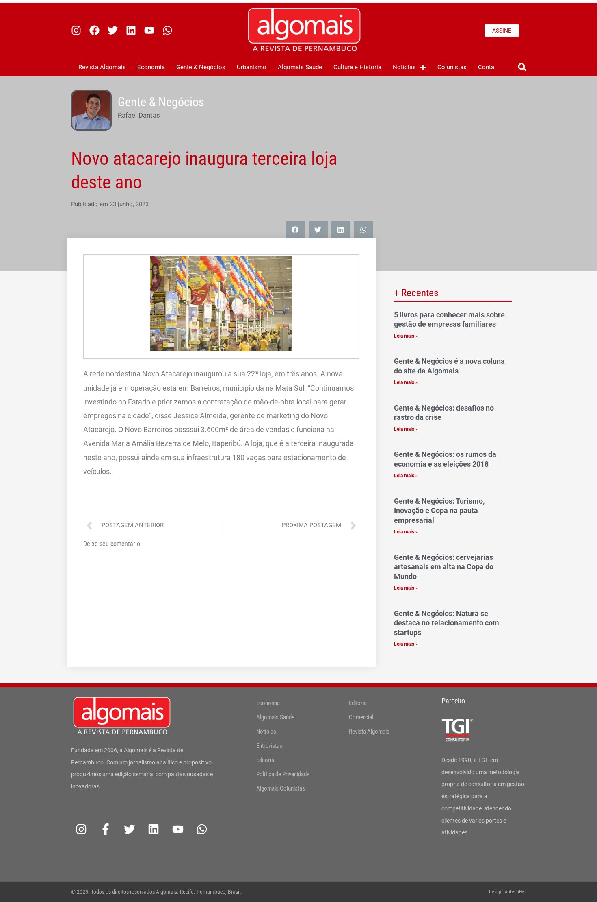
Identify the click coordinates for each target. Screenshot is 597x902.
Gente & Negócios (200, 67)
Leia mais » (406, 336)
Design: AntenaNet (507, 892)
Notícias (404, 67)
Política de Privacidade (282, 774)
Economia (151, 67)
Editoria (265, 760)
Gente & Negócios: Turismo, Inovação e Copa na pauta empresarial (439, 510)
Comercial (361, 717)
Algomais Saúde (300, 67)
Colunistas (452, 67)
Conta (486, 67)
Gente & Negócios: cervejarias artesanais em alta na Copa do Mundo (443, 567)
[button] (522, 67)
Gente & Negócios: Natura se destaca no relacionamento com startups (446, 623)
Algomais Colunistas (280, 788)
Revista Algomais (102, 67)
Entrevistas (269, 745)
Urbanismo (251, 67)
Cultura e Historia (357, 67)
